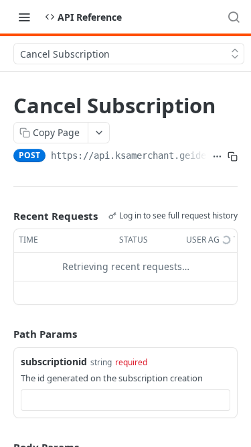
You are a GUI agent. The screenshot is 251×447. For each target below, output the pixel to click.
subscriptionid (54, 361)
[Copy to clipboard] (233, 157)
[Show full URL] (217, 157)
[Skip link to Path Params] (4, 334)
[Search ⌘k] (233, 16)
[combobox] (125, 400)
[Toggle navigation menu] (24, 16)
